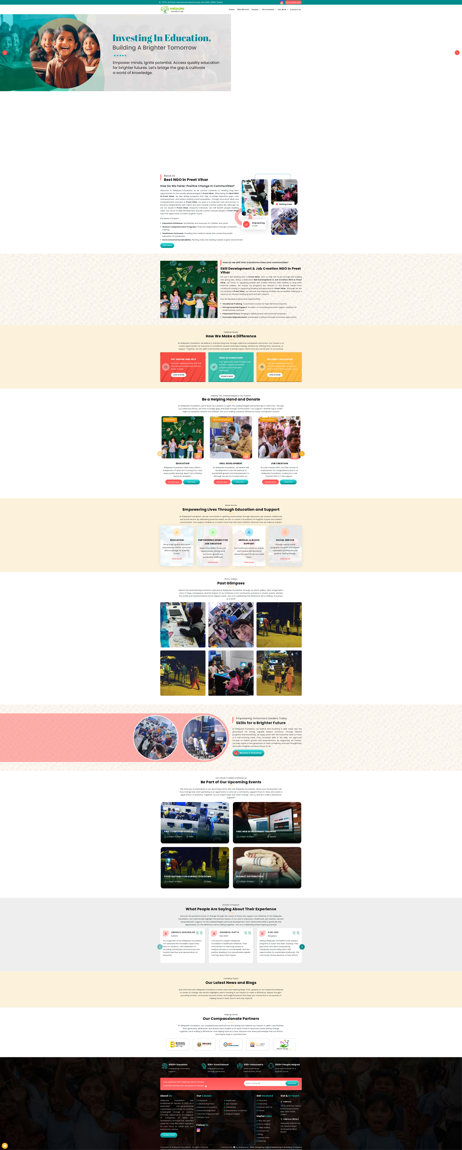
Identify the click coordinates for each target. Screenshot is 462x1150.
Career (261, 1110)
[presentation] (160, 453)
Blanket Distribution (249, 876)
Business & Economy (207, 1107)
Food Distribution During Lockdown (187, 876)
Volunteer (262, 1100)
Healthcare (231, 1100)
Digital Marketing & (274, 1147)
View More (167, 245)
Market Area (263, 1137)
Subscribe (292, 1083)
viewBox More (169, 1135)
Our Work (282, 9)
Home (231, 9)
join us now (178, 375)
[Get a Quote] (5, 1146)
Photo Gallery (264, 1124)
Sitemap (262, 1141)
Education (182, 463)
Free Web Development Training (256, 831)
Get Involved (268, 9)
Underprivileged (233, 1114)
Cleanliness (231, 1107)
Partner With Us (265, 1107)
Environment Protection (236, 1110)
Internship (262, 1104)
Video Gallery (264, 1127)
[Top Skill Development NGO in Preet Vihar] (231, 437)
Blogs (260, 1134)
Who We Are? (243, 9)
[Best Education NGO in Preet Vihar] (183, 437)
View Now (191, 482)
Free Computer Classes (178, 831)
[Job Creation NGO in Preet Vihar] (279, 437)
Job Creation (279, 463)
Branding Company (293, 1147)
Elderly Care (203, 1117)
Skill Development (231, 463)
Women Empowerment (208, 1114)
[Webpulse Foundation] (172, 9)
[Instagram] (282, 2)
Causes (255, 9)
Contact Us (295, 9)
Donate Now (295, 2)
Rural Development (207, 1110)
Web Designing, (257, 1147)
